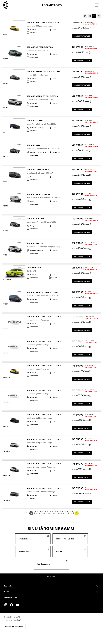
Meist (6, 592)
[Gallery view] (90, 16)
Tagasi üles (50, 576)
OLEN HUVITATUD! (82, 36)
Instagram (6, 605)
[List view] (94, 16)
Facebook (12, 605)
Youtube (17, 605)
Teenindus (8, 586)
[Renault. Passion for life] (6, 5)
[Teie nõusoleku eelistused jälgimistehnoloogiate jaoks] (13, 626)
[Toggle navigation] (97, 5)
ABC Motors (51, 5)
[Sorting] (85, 16)
